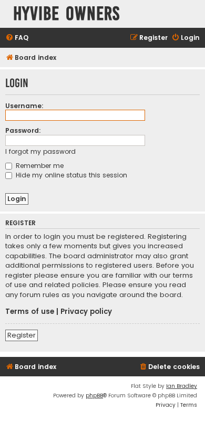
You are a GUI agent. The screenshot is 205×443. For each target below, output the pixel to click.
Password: (23, 130)
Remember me (39, 165)
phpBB (94, 395)
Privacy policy (86, 312)
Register (21, 335)
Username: (24, 105)
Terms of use (29, 312)
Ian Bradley (181, 386)
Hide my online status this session (70, 175)
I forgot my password (40, 151)
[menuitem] (16, 38)
